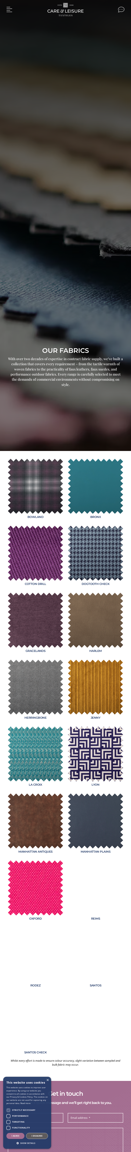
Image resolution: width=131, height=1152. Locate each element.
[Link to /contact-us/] (121, 9)
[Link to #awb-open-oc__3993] (9, 9)
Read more (25, 1103)
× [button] (47, 1080)
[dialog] (27, 1113)
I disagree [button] (37, 1136)
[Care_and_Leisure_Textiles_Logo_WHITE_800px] (65, 4)
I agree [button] (15, 1136)
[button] (27, 1143)
